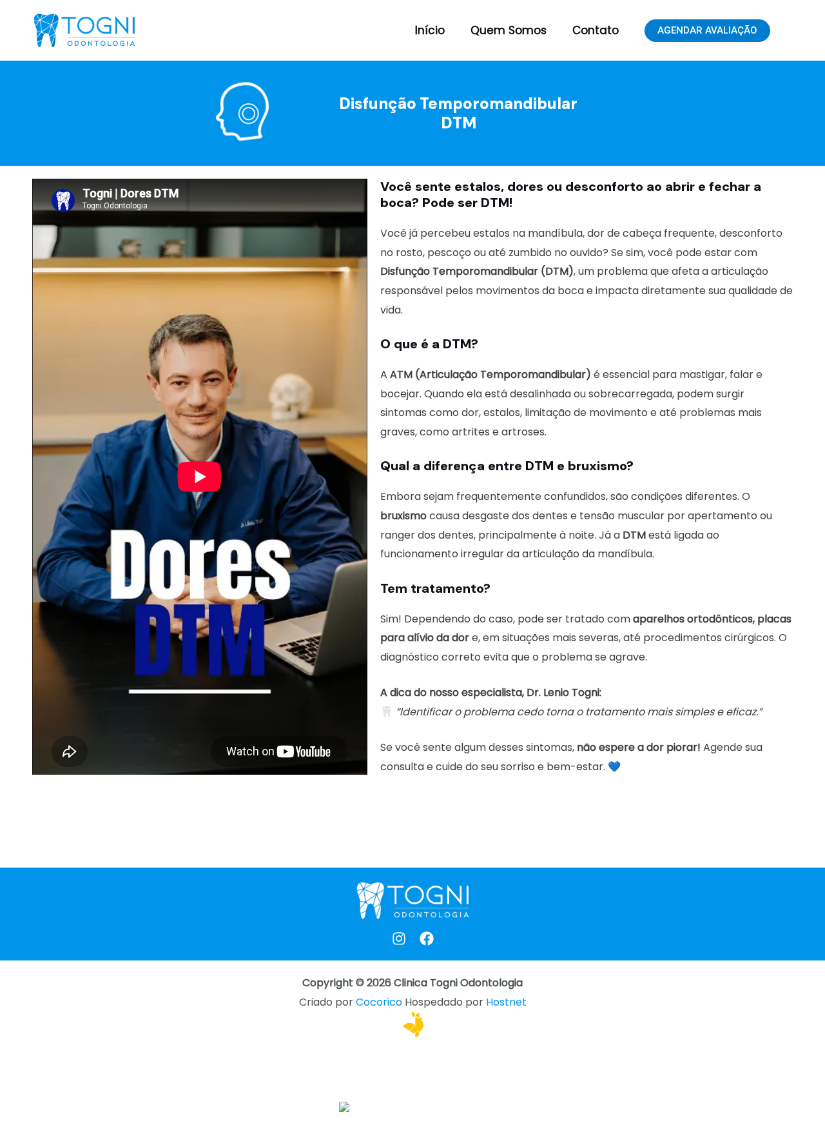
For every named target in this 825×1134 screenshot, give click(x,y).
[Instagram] (399, 938)
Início (430, 30)
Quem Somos (509, 30)
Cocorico (379, 1002)
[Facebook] (427, 938)
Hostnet (506, 1002)
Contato (595, 30)
